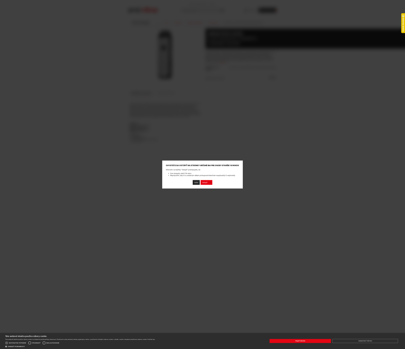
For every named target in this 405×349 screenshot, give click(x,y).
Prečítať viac (151, 339)
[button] (80, 346)
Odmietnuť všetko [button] (365, 341)
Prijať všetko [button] (300, 341)
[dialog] (202, 341)
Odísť (196, 182)
